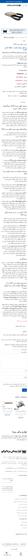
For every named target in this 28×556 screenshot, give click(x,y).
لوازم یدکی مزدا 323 (9, 37)
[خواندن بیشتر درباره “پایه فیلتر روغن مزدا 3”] (16, 404)
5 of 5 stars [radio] (13, 349)
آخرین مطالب (23, 525)
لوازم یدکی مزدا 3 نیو (21, 510)
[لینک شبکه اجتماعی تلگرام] (9, 96)
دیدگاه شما (24, 352)
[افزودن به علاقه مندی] (16, 401)
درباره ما (25, 527)
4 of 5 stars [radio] (15, 349)
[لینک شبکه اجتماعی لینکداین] (13, 96)
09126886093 (9, 468)
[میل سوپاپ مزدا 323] (7, 403)
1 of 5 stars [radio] (18, 349)
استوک (17, 412)
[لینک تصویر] (14, 451)
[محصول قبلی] (26, 41)
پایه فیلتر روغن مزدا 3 (21, 411)
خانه (26, 37)
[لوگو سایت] (14, 5)
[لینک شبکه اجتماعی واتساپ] (11, 96)
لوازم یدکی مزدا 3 (22, 414)
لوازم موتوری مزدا (10, 91)
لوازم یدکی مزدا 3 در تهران (20, 501)
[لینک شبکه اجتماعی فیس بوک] (19, 96)
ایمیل (25, 377)
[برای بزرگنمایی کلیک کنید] (24, 32)
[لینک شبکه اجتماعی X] (17, 96)
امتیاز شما (24, 349)
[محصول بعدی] (22, 41)
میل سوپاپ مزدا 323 (7, 408)
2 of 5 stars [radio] (17, 349)
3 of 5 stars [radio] (16, 349)
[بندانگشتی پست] (20, 480)
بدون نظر (4, 482)
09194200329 (8, 471)
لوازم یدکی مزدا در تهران (21, 498)
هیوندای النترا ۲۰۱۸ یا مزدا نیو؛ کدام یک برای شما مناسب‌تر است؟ (7, 488)
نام (26, 370)
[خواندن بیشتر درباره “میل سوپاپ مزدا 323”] (3, 404)
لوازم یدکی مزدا (19, 37)
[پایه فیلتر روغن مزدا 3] (20, 405)
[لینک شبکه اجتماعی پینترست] (15, 96)
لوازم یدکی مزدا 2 (22, 515)
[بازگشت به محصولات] (24, 41)
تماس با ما (24, 522)
